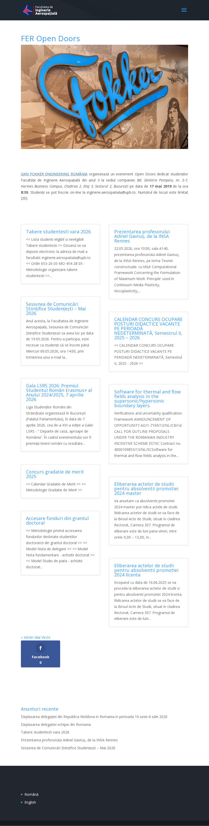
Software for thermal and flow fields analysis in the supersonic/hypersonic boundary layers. (147, 398)
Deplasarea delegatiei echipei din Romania (56, 724)
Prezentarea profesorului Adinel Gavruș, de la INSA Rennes (142, 236)
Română (31, 794)
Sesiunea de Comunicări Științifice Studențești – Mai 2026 (56, 308)
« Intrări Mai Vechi (35, 637)
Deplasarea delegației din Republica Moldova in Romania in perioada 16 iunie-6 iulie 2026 (94, 716)
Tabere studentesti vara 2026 (58, 231)
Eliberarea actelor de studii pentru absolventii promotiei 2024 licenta (146, 570)
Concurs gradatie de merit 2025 (55, 474)
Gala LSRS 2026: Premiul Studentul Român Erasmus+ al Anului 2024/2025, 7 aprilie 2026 (59, 392)
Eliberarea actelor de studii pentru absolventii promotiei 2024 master (146, 488)
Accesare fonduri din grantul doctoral (57, 520)
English (30, 802)
